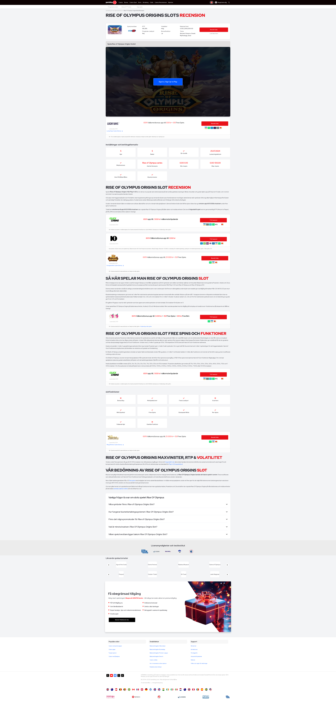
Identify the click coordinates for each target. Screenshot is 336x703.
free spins (132, 480)
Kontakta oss (194, 653)
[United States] (210, 693)
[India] (163, 693)
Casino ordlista (153, 664)
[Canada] (133, 693)
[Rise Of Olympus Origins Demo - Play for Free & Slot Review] (107, 693)
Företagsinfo (194, 657)
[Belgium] (120, 693)
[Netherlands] (180, 693)
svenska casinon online (120, 489)
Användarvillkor (146, 687)
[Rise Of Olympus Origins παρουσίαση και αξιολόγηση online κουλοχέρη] (150, 693)
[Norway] (189, 693)
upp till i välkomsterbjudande (160, 219)
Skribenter (193, 650)
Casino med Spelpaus (114, 660)
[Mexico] (176, 693)
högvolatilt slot (170, 462)
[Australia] (112, 693)
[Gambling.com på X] (107, 684)
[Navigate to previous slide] (108, 566)
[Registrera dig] (212, 2)
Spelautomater (118, 10)
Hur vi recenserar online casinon (158, 667)
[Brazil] (129, 693)
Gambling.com (109, 10)
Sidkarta (193, 664)
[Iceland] (155, 693)
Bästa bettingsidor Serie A (156, 660)
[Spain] (202, 693)
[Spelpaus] (136, 701)
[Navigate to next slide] (227, 566)
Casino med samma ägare (115, 650)
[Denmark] (142, 693)
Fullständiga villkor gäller (146, 326)
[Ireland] (167, 693)
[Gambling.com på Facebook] (115, 684)
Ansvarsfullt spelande (196, 660)
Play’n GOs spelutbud (176, 464)
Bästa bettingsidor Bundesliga (157, 653)
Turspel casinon (113, 657)
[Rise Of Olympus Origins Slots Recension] (206, 693)
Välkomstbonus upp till (160, 238)
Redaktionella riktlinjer (156, 671)
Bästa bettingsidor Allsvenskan (157, 650)
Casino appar (112, 653)
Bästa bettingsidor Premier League (159, 657)
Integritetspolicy (157, 687)
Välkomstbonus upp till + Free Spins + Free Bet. (161, 316)
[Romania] (197, 693)
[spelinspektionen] (228, 701)
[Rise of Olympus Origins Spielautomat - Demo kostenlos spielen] (146, 693)
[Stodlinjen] (110, 701)
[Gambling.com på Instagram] (118, 684)
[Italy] (172, 693)
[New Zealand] (185, 693)
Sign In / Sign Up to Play (168, 82)
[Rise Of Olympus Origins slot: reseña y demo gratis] (193, 693)
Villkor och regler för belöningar (199, 667)
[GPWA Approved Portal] (205, 701)
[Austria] (116, 693)
